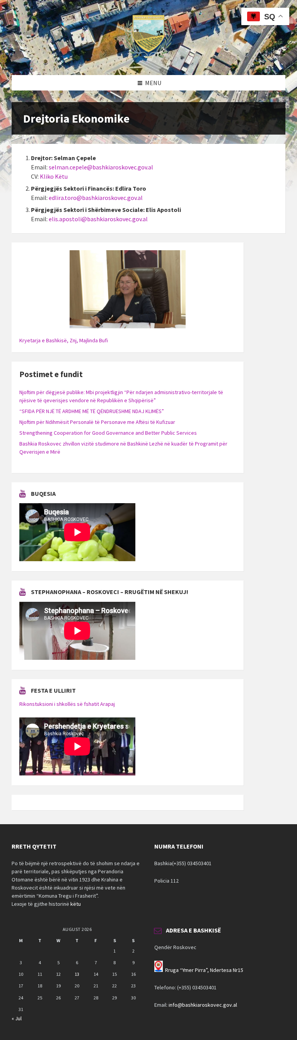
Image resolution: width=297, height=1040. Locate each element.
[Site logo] (148, 60)
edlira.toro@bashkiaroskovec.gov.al (96, 198)
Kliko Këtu (54, 176)
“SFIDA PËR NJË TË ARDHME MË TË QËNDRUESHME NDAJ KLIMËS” (91, 411)
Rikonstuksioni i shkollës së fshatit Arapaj (67, 703)
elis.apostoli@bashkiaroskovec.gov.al (98, 219)
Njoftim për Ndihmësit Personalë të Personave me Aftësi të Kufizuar (97, 421)
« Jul (17, 1018)
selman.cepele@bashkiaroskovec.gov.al (101, 167)
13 (77, 974)
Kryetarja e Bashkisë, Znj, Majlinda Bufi (63, 340)
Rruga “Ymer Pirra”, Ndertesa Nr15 (204, 970)
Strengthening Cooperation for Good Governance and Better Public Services (108, 432)
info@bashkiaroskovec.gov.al (203, 1004)
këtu (75, 903)
